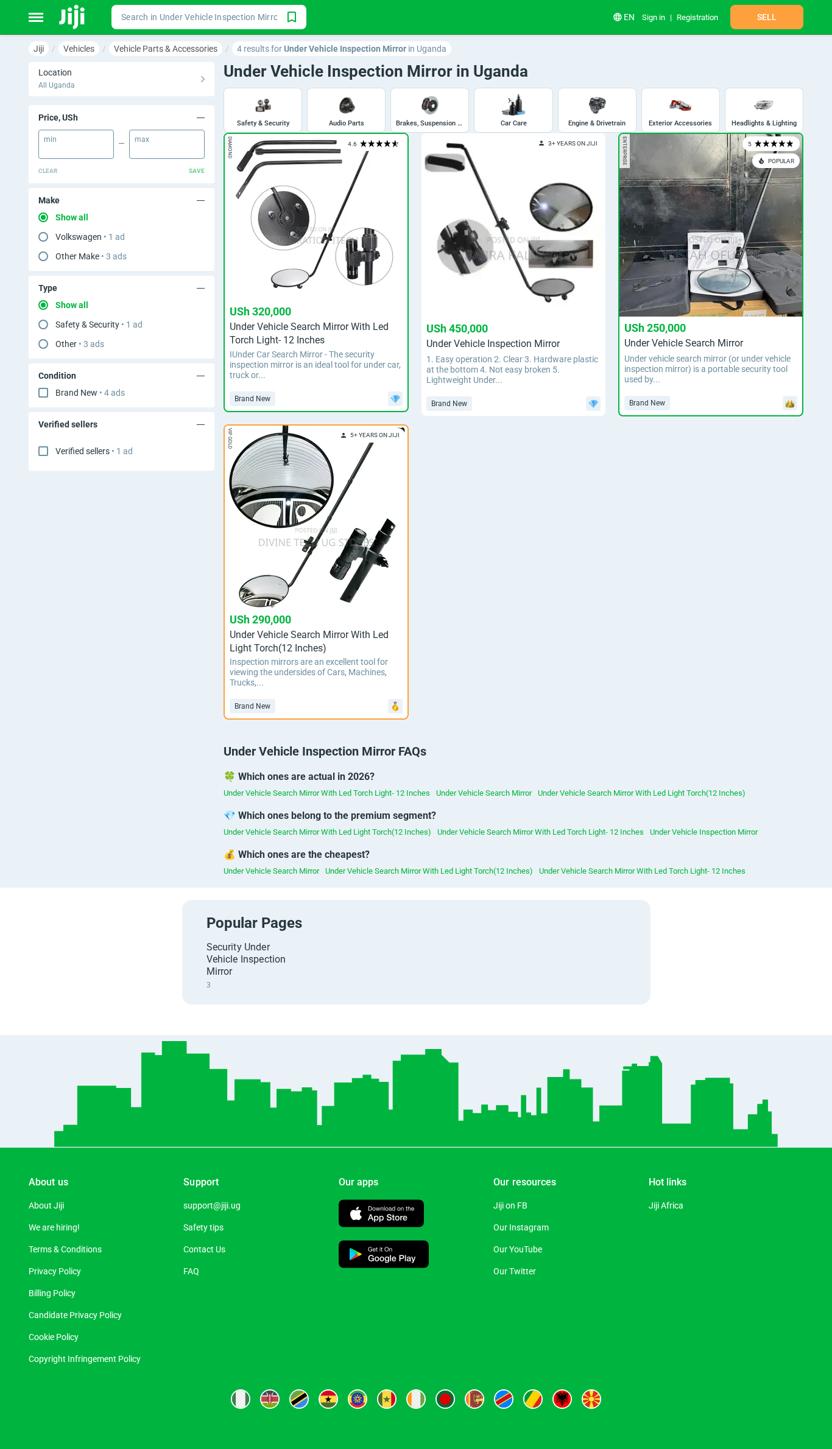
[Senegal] (387, 1399)
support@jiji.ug (212, 1205)
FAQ (191, 1271)
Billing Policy (52, 1293)
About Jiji (46, 1205)
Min (50, 139)
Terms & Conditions (65, 1249)
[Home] (72, 17)
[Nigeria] (240, 1399)
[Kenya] (270, 1399)
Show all (71, 217)
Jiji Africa (666, 1205)
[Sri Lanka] (474, 1399)
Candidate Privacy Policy (75, 1315)
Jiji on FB (510, 1205)
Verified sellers (94, 451)
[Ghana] (328, 1399)
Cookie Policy (54, 1337)
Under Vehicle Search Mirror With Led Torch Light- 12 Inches (327, 793)
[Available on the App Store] (381, 1214)
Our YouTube (517, 1249)
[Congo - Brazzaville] (533, 1399)
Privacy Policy (55, 1271)
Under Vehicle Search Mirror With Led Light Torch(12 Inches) (642, 793)
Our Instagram (521, 1227)
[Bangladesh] (445, 1399)
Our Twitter (514, 1271)
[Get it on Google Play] (384, 1255)
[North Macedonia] (591, 1399)
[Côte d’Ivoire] (416, 1399)
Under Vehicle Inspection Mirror (704, 832)
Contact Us (204, 1249)
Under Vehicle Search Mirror (484, 793)
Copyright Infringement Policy (85, 1359)
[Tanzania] (299, 1399)
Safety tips (203, 1227)
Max (142, 139)
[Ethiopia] (357, 1399)
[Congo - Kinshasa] (503, 1399)
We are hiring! (54, 1227)
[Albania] (562, 1399)
